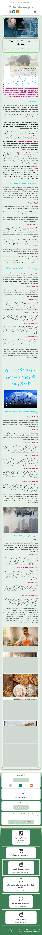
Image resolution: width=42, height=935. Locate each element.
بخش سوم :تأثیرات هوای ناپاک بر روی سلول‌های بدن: (20, 79)
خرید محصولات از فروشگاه (20, 855)
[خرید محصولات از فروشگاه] (21, 850)
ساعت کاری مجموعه (21, 797)
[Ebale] (13, 11)
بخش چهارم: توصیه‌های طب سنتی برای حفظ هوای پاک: (19, 83)
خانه (37, 49)
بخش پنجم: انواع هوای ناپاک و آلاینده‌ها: (23, 85)
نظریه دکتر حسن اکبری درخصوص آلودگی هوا (22, 81)
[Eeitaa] (17, 11)
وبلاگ (32, 49)
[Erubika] (10, 11)
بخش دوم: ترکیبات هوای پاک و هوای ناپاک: (22, 77)
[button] (35, 12)
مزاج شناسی (21, 793)
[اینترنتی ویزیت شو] (21, 914)
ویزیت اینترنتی (21, 789)
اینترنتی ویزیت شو (20, 919)
